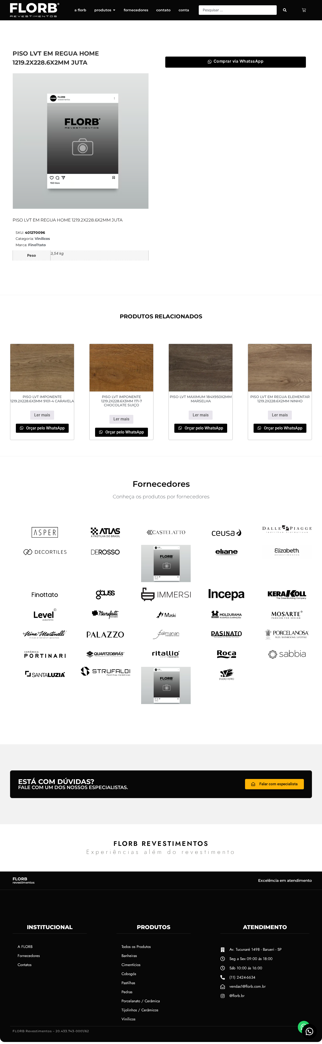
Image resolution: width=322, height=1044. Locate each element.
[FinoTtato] (45, 600)
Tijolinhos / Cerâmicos (140, 1010)
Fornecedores (29, 956)
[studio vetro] (166, 702)
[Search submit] (284, 10)
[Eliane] (226, 557)
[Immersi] (166, 599)
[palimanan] (166, 639)
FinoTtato (37, 245)
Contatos (24, 965)
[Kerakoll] (287, 600)
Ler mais (42, 415)
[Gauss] (105, 600)
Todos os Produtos (136, 946)
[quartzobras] (105, 659)
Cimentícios (131, 965)
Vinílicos (42, 239)
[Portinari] (45, 659)
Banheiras (129, 956)
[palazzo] (105, 640)
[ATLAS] (105, 537)
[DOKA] (166, 580)
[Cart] (304, 10)
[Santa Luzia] (45, 679)
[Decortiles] (45, 557)
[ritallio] (166, 659)
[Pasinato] (226, 639)
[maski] (166, 620)
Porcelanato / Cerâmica (141, 1001)
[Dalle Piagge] (287, 531)
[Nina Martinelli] (45, 639)
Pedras (127, 992)
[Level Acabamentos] (45, 620)
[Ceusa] (226, 537)
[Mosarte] (287, 620)
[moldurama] (226, 620)
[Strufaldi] (105, 674)
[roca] (226, 659)
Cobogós (129, 974)
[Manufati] (105, 620)
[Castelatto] (166, 537)
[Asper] (45, 537)
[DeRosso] (105, 557)
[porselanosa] (287, 639)
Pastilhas (128, 983)
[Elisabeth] (287, 557)
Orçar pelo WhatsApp (45, 428)
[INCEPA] (226, 600)
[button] (309, 1031)
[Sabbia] (287, 659)
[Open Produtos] (114, 10)
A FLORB (25, 946)
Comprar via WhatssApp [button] (239, 61)
